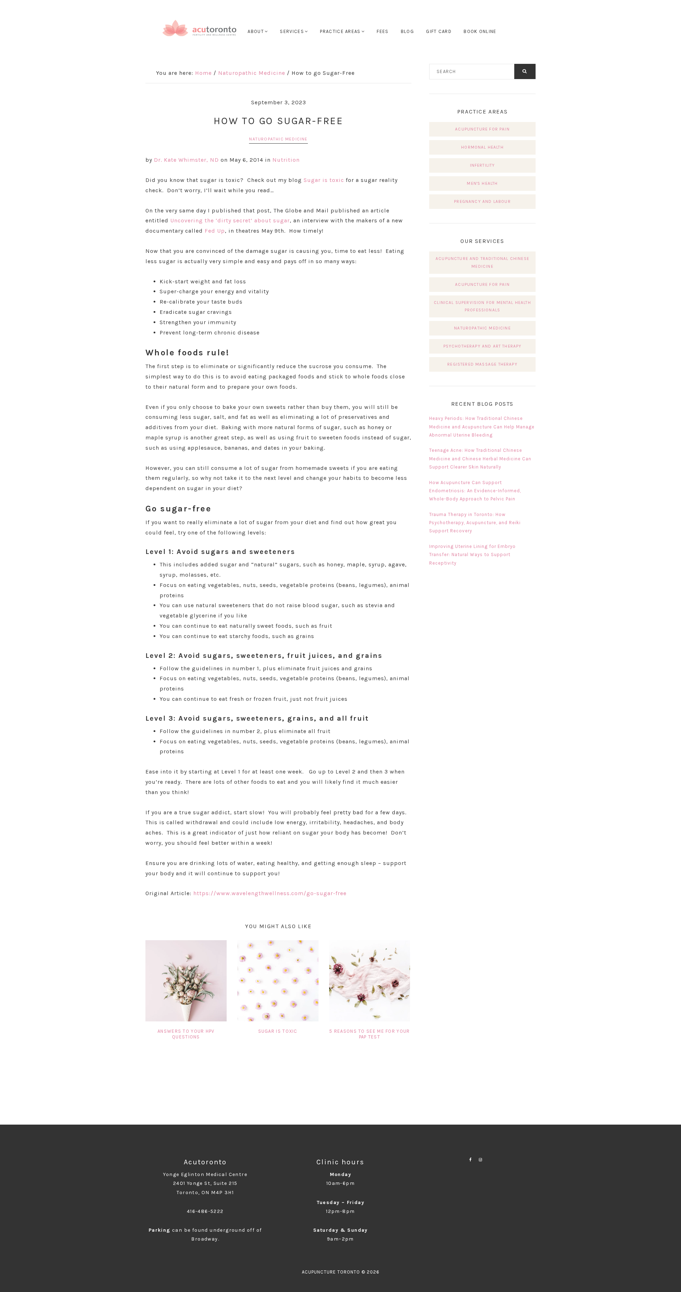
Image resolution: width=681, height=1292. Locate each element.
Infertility (482, 165)
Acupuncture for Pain (482, 129)
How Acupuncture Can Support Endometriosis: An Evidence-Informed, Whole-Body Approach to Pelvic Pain (475, 491)
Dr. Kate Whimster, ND (186, 159)
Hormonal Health (482, 147)
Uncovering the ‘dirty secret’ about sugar (230, 220)
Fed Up (215, 230)
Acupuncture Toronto (199, 32)
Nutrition (286, 159)
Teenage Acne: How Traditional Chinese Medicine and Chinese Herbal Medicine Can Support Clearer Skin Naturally (480, 459)
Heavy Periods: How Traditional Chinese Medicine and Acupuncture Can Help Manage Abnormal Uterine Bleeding (482, 427)
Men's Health (482, 183)
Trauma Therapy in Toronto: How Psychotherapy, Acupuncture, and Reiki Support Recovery (475, 523)
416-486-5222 (205, 1211)
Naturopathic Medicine (278, 139)
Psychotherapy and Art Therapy (482, 346)
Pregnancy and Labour (482, 201)
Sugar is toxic (324, 180)
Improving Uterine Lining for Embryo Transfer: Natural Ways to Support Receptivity (472, 555)
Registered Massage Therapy (482, 364)
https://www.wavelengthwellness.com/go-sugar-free (270, 893)
